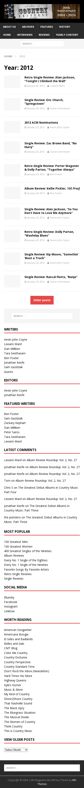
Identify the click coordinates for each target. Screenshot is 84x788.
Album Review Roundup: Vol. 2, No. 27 (52, 460)
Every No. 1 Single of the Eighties (26, 560)
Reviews (44, 35)
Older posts (42, 300)
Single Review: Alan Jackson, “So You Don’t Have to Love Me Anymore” (51, 211)
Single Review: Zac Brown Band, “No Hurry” (50, 145)
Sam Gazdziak (13, 367)
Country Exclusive (15, 657)
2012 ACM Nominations (41, 122)
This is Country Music (18, 731)
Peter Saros (12, 432)
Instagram (11, 606)
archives (28, 27)
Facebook (10, 602)
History (64, 27)
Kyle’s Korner (12, 685)
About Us (9, 27)
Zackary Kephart (15, 423)
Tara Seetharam (14, 353)
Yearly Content (67, 35)
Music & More (13, 690)
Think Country (13, 726)
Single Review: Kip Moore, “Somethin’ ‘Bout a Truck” (51, 256)
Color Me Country (16, 653)
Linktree (9, 611)
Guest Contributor (60, 108)
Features (46, 27)
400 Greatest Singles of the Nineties (28, 551)
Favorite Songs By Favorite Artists (26, 569)
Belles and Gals (14, 644)
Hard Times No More (18, 676)
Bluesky (9, 597)
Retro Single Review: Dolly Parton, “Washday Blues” (49, 233)
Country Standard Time (19, 667)
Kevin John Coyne (59, 127)
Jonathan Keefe (14, 362)
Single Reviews (13, 578)
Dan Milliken (12, 349)
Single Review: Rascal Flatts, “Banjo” (50, 277)
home (7, 35)
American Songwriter (18, 630)
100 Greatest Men (16, 542)
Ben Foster (56, 174)
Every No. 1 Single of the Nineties (26, 565)
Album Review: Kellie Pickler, (52, 188)
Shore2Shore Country (18, 699)
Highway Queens (15, 680)
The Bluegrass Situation (19, 712)
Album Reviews (14, 555)
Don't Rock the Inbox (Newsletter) (26, 671)
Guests (8, 372)
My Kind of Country (17, 694)
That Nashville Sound (18, 703)
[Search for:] (42, 44)
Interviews (24, 35)
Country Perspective (17, 662)
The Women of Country (19, 722)
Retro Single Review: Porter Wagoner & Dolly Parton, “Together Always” (51, 167)
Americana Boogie (16, 634)
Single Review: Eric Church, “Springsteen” (43, 102)
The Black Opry (14, 708)
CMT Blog (10, 648)
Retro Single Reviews (18, 574)
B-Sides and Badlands (18, 639)
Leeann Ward (57, 85)
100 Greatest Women (18, 546)
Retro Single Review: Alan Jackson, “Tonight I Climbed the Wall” (49, 79)
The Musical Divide (16, 717)
